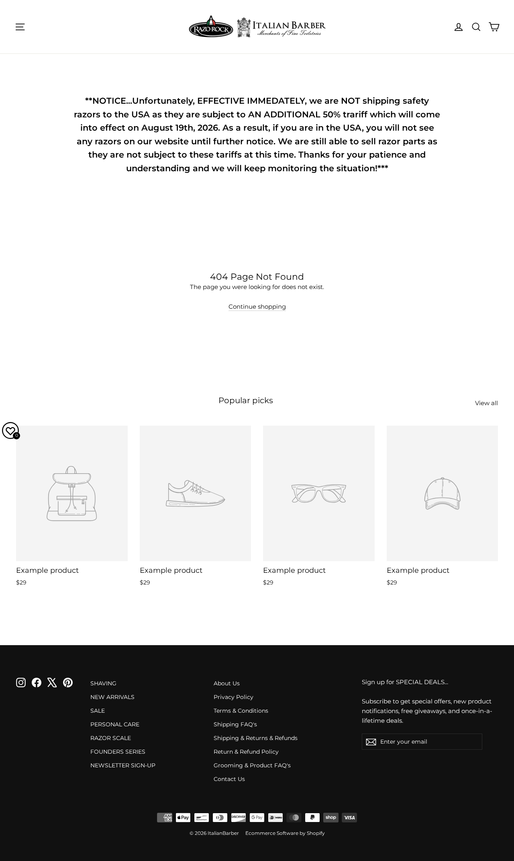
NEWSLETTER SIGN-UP (122, 765)
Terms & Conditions (241, 710)
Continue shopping (257, 306)
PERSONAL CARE (114, 724)
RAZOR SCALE (110, 738)
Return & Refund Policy (246, 751)
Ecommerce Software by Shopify (285, 833)
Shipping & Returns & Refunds (256, 738)
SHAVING (103, 683)
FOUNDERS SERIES (117, 751)
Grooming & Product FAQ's (252, 765)
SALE (97, 710)
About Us (227, 683)
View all (486, 403)
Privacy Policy (233, 697)
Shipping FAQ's (235, 724)
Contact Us (229, 779)
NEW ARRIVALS (112, 697)
